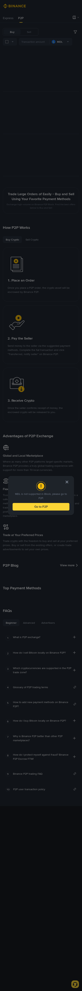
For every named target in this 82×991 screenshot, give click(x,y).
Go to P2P (41, 507)
